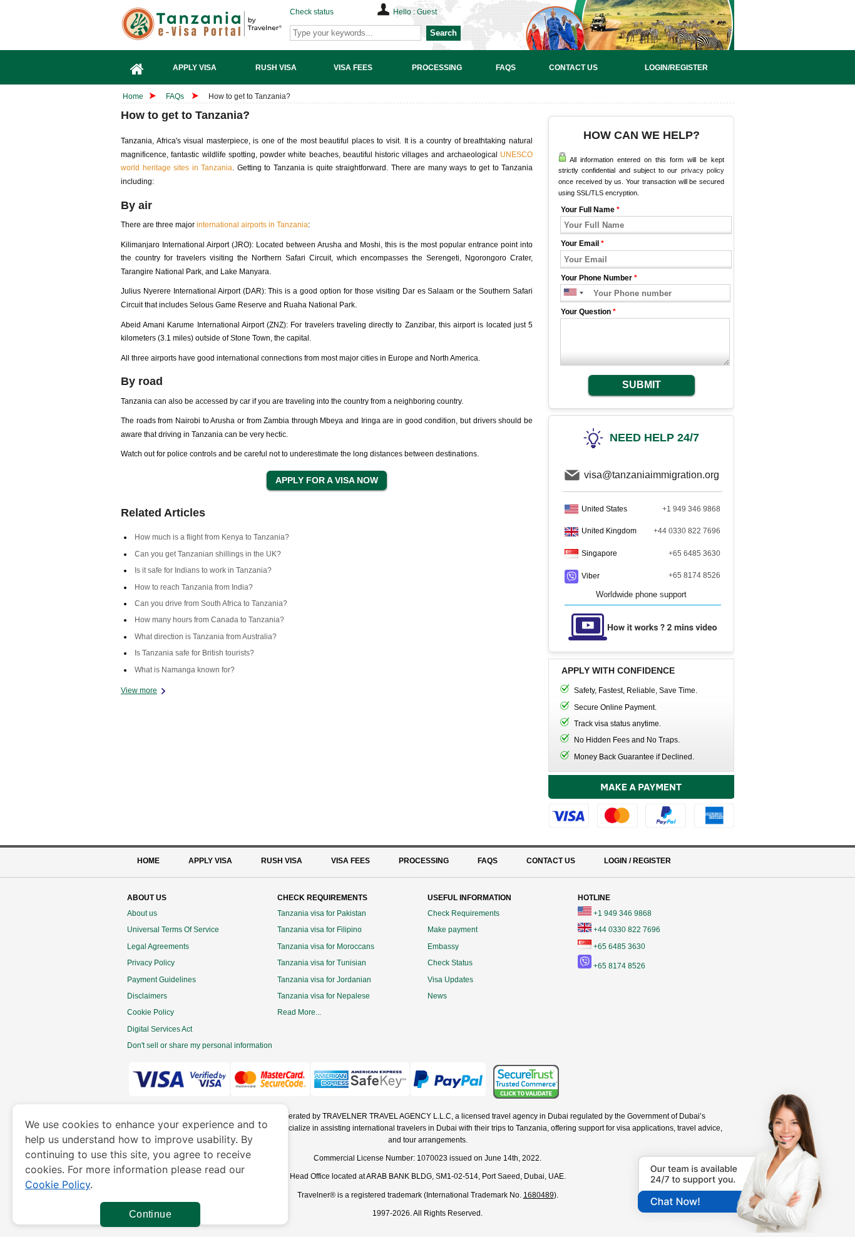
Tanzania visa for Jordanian (324, 979)
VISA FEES (350, 860)
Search (443, 33)
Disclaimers (147, 996)
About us (142, 913)
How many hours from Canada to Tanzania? (209, 619)
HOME (148, 860)
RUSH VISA (281, 860)
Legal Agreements (158, 946)
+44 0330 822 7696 (686, 530)
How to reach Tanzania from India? (194, 587)
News (437, 996)
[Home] (137, 67)
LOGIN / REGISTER (637, 860)
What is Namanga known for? (185, 669)
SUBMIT (641, 384)
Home (133, 96)
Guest (427, 12)
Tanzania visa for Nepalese (323, 996)
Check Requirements (463, 913)
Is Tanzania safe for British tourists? (194, 653)
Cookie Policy (150, 1012)
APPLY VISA (210, 860)
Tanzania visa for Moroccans (325, 946)
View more (139, 690)
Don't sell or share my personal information (199, 1045)
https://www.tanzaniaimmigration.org (221, 24)
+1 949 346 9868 (691, 509)
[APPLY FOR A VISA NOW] (327, 480)
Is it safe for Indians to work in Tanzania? (203, 570)
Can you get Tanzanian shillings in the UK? (208, 554)
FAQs (175, 96)
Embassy (443, 946)
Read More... (299, 1012)
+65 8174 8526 (694, 575)
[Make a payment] (641, 803)
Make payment (452, 929)
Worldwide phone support (641, 594)
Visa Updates (450, 979)
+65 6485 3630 (694, 553)
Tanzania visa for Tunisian (321, 962)
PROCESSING (424, 860)
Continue (150, 1214)
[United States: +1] (569, 293)
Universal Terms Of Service (173, 929)
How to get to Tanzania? (249, 96)
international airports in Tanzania (252, 224)
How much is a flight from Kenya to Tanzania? (212, 537)
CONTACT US (550, 860)
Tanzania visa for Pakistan (321, 913)
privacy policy (702, 170)
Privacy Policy (151, 962)
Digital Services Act (159, 1029)
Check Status (450, 962)
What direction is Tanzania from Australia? (206, 636)
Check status (312, 12)
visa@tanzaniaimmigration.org (651, 475)
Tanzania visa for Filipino (319, 929)
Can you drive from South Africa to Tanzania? (211, 603)
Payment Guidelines (161, 979)
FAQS (488, 860)
